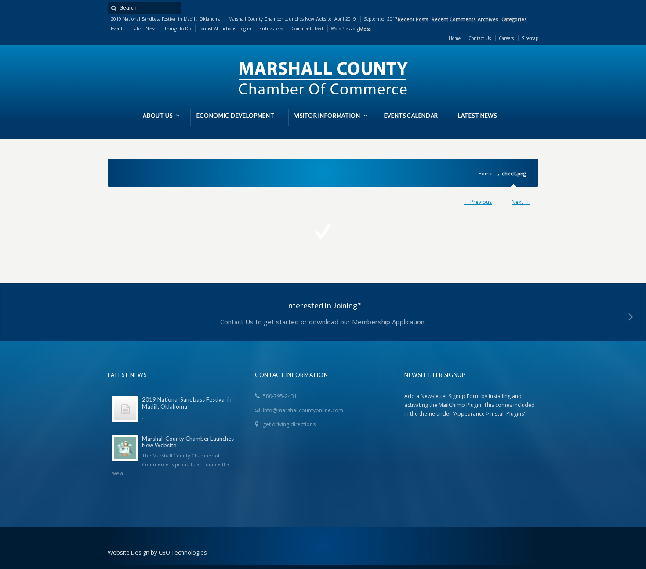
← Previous (478, 202)
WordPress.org (345, 28)
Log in (245, 28)
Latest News (144, 28)
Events (117, 28)
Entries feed (271, 28)
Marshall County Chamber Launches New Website (280, 19)
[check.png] (323, 231)
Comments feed (307, 28)
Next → (521, 202)
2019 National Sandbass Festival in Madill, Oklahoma (166, 19)
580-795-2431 (280, 396)
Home (485, 173)
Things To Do (177, 28)
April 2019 (345, 19)
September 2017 (381, 19)
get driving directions (289, 424)
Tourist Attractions (217, 28)
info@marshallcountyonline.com (303, 410)
